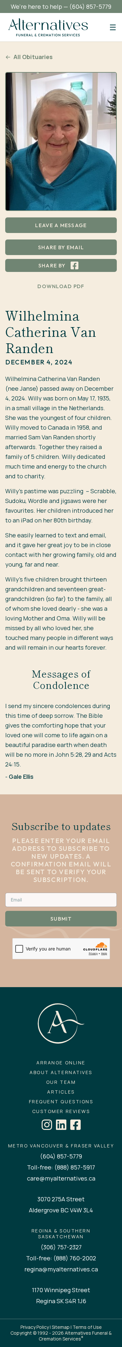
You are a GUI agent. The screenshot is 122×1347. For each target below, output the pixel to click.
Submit (61, 918)
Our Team (61, 1082)
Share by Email (61, 247)
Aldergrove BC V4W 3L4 (61, 1210)
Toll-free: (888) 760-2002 (61, 1258)
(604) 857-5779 (90, 6)
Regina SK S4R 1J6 (61, 1301)
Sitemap (61, 1327)
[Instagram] (47, 1125)
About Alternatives (61, 1072)
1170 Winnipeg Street (61, 1290)
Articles (61, 1092)
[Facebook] (75, 1125)
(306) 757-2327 (61, 1247)
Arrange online (60, 1063)
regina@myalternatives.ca (61, 1269)
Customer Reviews (61, 1111)
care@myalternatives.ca (61, 1178)
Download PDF (60, 286)
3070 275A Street (61, 1199)
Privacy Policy (34, 1327)
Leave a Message (61, 225)
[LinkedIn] (61, 1125)
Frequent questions (61, 1102)
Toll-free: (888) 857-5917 (61, 1167)
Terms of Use (87, 1327)
